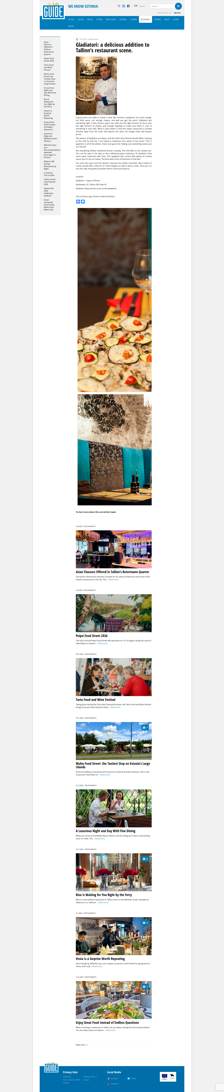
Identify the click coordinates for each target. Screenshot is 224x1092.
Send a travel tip (164, 13)
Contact (86, 1080)
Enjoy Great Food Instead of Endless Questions (49, 126)
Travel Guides (111, 19)
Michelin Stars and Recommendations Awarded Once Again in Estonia (52, 151)
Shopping (157, 19)
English (142, 6)
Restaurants (145, 19)
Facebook (114, 1078)
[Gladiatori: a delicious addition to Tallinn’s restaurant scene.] (114, 86)
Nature (71, 26)
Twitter (133, 1078)
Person (90, 19)
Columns (133, 19)
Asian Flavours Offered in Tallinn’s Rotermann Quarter (49, 48)
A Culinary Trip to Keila (49, 174)
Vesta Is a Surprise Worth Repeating (48, 114)
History (71, 19)
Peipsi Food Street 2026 (49, 59)
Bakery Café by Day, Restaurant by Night (50, 165)
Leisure (176, 19)
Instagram (115, 1083)
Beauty (167, 19)
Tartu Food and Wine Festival (49, 67)
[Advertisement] (169, 72)
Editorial (123, 19)
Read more (81, 1045)
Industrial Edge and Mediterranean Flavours (50, 137)
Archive (177, 13)
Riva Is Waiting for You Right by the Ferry (49, 103)
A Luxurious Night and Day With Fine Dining (50, 91)
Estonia (99, 19)
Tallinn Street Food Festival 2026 (50, 182)
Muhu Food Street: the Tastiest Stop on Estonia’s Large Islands (49, 79)
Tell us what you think (71, 1080)
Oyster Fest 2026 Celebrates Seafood (49, 192)
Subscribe (67, 1077)
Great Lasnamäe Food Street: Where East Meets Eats (49, 205)
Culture (81, 19)
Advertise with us (90, 1077)
